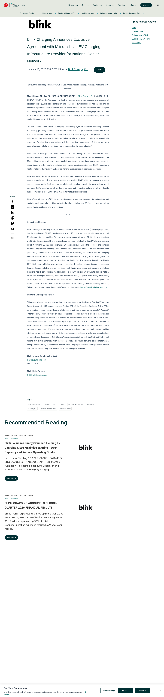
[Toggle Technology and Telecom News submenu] (143, 13)
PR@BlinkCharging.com (37, 375)
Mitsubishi (90, 404)
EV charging (32, 409)
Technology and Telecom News (132, 13)
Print (134, 28)
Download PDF (138, 31)
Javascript (136, 42)
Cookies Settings (108, 690)
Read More (11, 478)
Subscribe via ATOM (141, 39)
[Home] (14, 5)
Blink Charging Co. (78, 69)
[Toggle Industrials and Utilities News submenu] (120, 13)
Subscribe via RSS (140, 35)
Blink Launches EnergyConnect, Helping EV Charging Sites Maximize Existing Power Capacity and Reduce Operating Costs (32, 447)
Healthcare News (88, 13)
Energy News (47, 13)
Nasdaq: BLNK (50, 404)
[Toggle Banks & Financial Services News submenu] (78, 13)
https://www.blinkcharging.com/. (94, 287)
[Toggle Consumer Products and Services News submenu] (40, 13)
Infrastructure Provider (48, 409)
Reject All (126, 690)
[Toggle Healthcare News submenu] (98, 13)
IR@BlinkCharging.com (36, 360)
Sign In (134, 5)
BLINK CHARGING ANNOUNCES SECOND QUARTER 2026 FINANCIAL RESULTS (31, 505)
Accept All (143, 690)
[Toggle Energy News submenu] (56, 13)
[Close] (160, 690)
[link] (73, 5)
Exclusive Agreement (75, 404)
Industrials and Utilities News (109, 13)
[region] (82, 690)
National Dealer (65, 409)
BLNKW (61, 404)
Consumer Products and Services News (29, 13)
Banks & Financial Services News (67, 13)
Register (146, 5)
